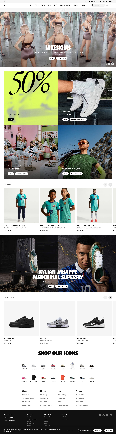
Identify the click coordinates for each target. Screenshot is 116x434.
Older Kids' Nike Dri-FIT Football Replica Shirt (52, 228)
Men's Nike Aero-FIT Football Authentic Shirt (89, 228)
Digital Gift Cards (9, 420)
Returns (29, 421)
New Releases (80, 398)
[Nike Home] (6, 5)
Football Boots (26, 402)
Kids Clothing (62, 395)
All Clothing (43, 395)
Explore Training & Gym (78, 119)
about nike (47, 414)
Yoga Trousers (44, 402)
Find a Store (93, 1)
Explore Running (76, 174)
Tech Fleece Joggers (46, 405)
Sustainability (47, 425)
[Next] (112, 63)
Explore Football (62, 286)
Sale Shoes (25, 395)
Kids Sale (61, 402)
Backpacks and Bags (82, 405)
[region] (58, 430)
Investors (46, 423)
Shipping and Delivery (32, 419)
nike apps (64, 414)
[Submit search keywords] (92, 5)
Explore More (62, 58)
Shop (52, 58)
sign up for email (9, 417)
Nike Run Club (64, 416)
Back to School (80, 395)
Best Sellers (79, 402)
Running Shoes (26, 405)
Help (100, 1)
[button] (31, 5)
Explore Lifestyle (22, 174)
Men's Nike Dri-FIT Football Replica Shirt (15, 228)
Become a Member (48, 416)
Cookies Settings (84, 430)
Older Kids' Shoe (8, 340)
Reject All (97, 430)
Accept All (109, 430)
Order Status (30, 416)
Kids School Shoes (63, 405)
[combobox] (98, 5)
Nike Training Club (65, 419)
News (45, 419)
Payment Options (31, 423)
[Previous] (109, 63)
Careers (46, 421)
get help (30, 414)
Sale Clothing (44, 398)
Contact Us (29, 425)
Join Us (105, 1)
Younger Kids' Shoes (46, 340)
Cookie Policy (9, 431)
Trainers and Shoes (28, 398)
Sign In (110, 1)
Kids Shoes (61, 398)
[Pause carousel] (105, 63)
